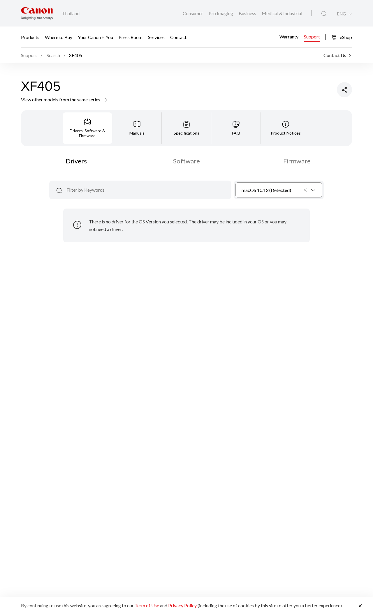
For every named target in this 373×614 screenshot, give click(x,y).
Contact (178, 37)
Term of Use (147, 605)
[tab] (87, 128)
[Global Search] (324, 14)
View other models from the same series (61, 99)
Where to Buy (58, 37)
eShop (345, 37)
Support (312, 36)
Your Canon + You (95, 37)
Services (156, 37)
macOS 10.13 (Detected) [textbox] (266, 190)
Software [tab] (186, 161)
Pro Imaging (221, 13)
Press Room (130, 37)
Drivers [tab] (76, 161)
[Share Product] (344, 89)
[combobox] (278, 189)
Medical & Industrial (282, 13)
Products (30, 37)
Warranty (288, 36)
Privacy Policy (182, 605)
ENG (341, 14)
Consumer (193, 13)
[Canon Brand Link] (37, 13)
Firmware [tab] (297, 161)
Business (248, 13)
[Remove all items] (305, 190)
